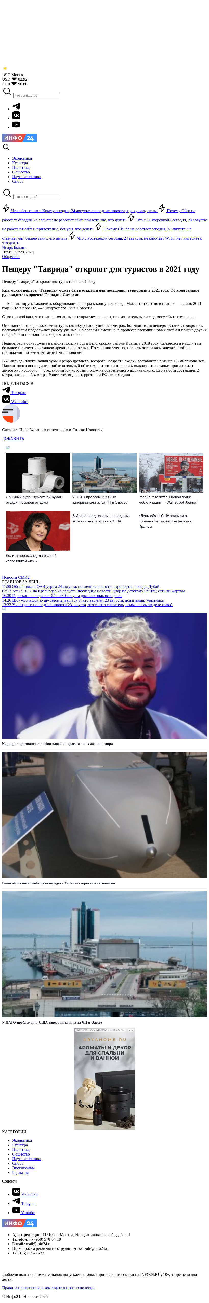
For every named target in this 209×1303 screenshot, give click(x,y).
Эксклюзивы (23, 1168)
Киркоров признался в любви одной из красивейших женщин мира (57, 744)
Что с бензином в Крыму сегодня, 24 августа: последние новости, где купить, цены (84, 211)
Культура (20, 1145)
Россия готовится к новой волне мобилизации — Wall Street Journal (168, 499)
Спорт (17, 1163)
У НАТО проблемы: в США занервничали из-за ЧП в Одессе (99, 499)
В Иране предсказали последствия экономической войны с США (101, 518)
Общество (11, 256)
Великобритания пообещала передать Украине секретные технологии (58, 883)
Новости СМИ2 (16, 577)
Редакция (20, 1172)
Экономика (22, 1140)
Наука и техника (26, 1159)
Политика (21, 1149)
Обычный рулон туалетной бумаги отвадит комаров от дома (34, 499)
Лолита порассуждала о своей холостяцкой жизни (31, 558)
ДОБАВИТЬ (13, 438)
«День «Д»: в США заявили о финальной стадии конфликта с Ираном (165, 521)
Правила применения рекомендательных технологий (48, 1288)
